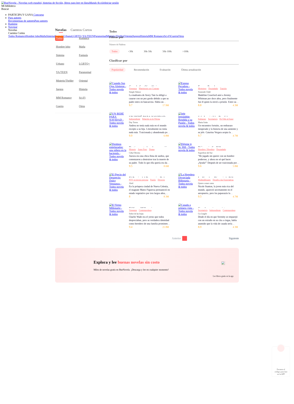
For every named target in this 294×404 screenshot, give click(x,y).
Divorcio (161, 180)
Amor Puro (142, 149)
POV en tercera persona (138, 180)
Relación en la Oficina (151, 119)
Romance (84, 38)
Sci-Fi (82, 97)
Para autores (14, 17)
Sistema (60, 55)
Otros (82, 106)
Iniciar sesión (112, 2)
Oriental (83, 80)
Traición (223, 88)
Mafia (82, 46)
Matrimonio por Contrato (149, 88)
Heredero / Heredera (206, 149)
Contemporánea (145, 210)
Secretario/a (212, 119)
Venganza (133, 88)
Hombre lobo (63, 46)
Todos (59, 38)
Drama (151, 149)
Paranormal (85, 72)
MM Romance (64, 97)
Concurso (38, 14)
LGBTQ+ (84, 63)
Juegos (59, 89)
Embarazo (202, 119)
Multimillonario (204, 180)
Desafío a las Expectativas (223, 180)
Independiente (134, 119)
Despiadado (213, 88)
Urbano (60, 63)
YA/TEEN (62, 72)
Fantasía (83, 55)
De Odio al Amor (226, 119)
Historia (83, 89)
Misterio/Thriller (65, 80)
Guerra (59, 106)
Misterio (132, 149)
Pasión (153, 180)
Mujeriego (202, 88)
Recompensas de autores (21, 20)
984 (225, 238)
